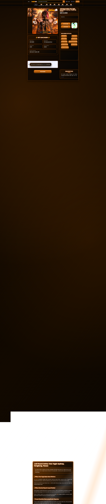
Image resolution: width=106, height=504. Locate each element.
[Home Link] (34, 1)
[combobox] (50, 2)
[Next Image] (56, 22)
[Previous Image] (33, 22)
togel (57, 494)
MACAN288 (42, 71)
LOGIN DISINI (65, 26)
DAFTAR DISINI (65, 23)
